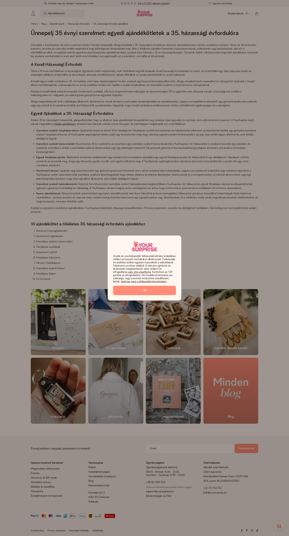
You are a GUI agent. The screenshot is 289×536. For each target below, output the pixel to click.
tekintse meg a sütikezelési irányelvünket (143, 281)
